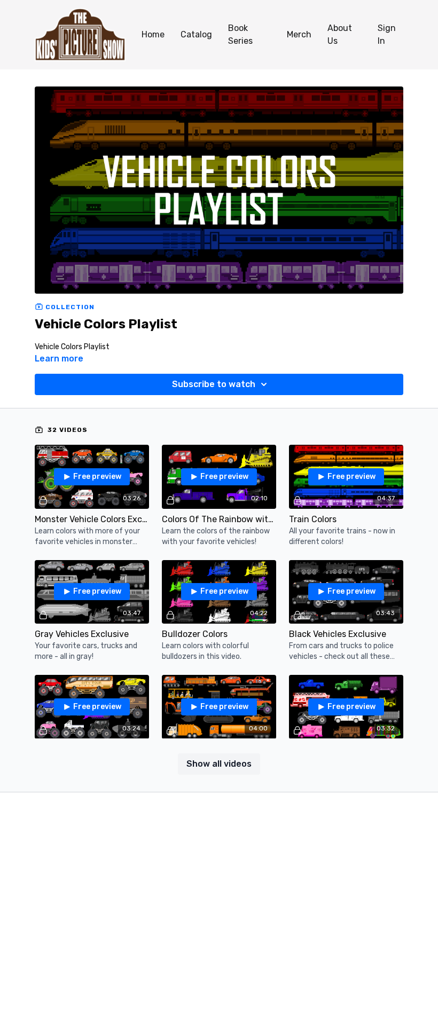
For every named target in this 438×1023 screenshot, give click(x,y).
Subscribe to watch (213, 384)
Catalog (196, 34)
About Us (339, 34)
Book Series (240, 34)
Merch (299, 34)
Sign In (387, 34)
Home (153, 34)
